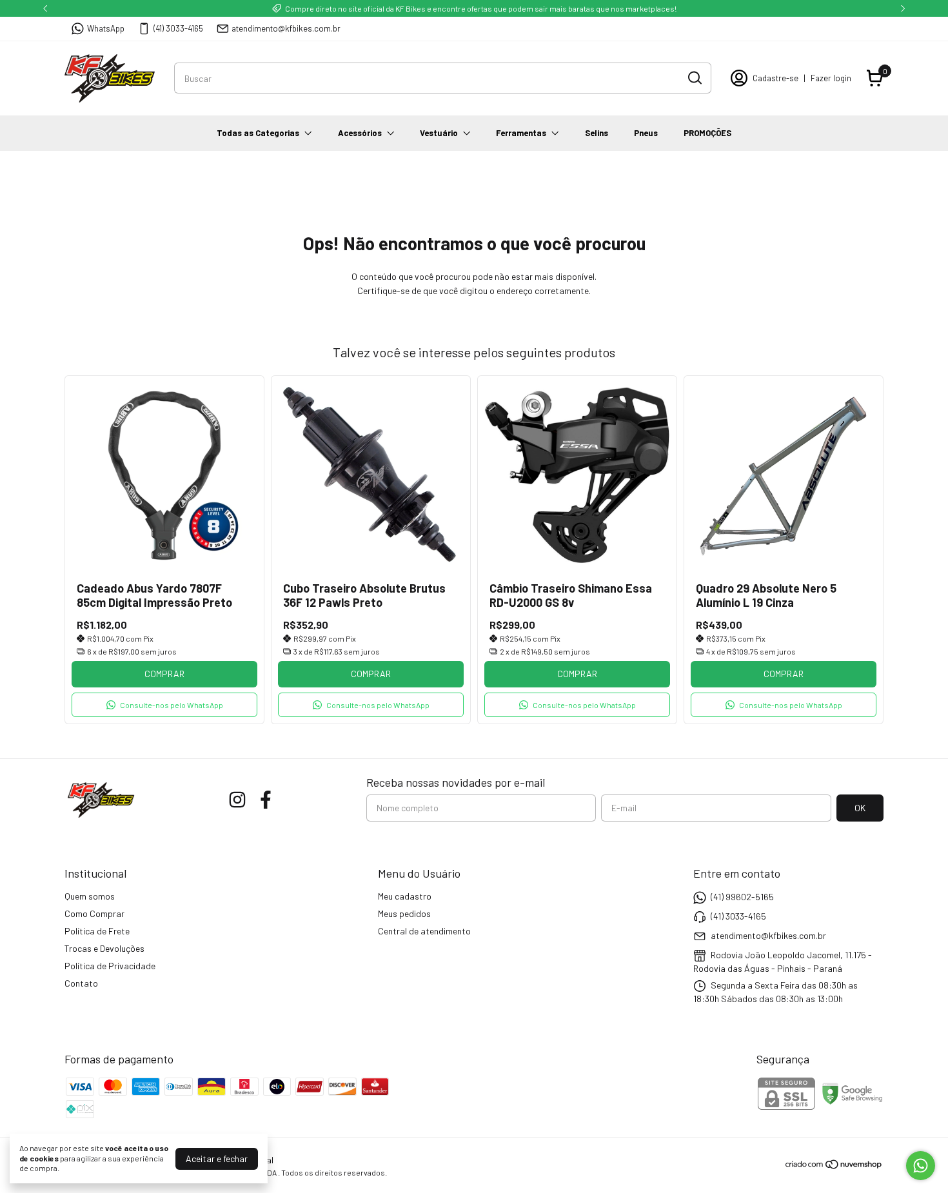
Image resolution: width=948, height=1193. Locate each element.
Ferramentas (521, 133)
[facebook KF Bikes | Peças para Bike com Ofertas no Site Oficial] (266, 799)
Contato (81, 983)
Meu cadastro (404, 896)
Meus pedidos (404, 913)
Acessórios (360, 133)
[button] (164, 705)
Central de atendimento (424, 930)
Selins (596, 133)
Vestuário (439, 133)
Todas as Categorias (258, 133)
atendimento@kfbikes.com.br (286, 28)
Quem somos (89, 896)
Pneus (646, 133)
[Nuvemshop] (834, 1166)
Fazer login (831, 78)
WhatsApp (105, 28)
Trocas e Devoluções (104, 948)
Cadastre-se (775, 78)
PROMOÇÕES (707, 133)
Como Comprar (94, 913)
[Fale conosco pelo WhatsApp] (920, 1165)
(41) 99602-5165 (742, 896)
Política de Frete (97, 930)
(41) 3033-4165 (178, 28)
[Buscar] (694, 77)
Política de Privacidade (109, 965)
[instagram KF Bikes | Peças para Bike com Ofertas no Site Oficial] (237, 799)
